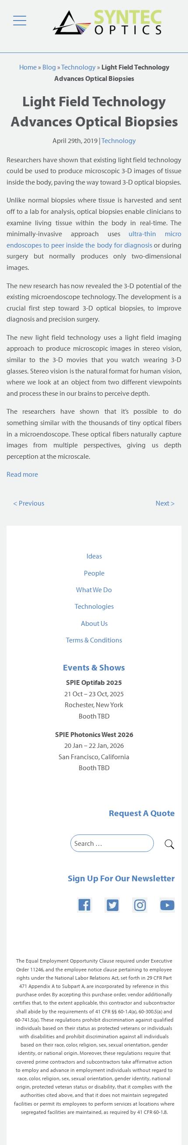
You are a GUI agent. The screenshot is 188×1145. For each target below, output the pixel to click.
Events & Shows (94, 667)
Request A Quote (142, 812)
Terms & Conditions (94, 639)
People (94, 573)
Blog (49, 67)
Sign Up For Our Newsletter (121, 878)
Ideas (94, 556)
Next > (165, 503)
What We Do (94, 589)
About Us (94, 623)
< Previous (28, 503)
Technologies (94, 606)
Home (28, 67)
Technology (78, 67)
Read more (22, 474)
